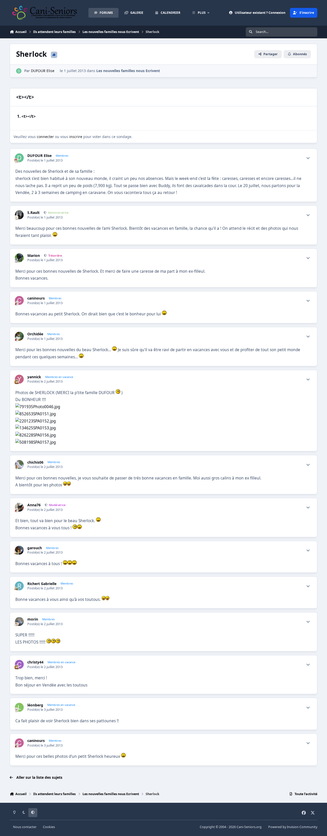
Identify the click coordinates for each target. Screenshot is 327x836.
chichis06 (35, 462)
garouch (34, 548)
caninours (36, 298)
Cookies (49, 827)
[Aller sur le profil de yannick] (19, 379)
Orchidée (35, 334)
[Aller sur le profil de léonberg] (19, 707)
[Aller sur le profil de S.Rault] (19, 214)
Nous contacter (25, 827)
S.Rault (33, 212)
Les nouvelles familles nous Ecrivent (128, 70)
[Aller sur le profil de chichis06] (19, 464)
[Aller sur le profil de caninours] (19, 300)
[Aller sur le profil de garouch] (19, 550)
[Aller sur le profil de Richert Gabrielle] (19, 585)
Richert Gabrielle (41, 583)
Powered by (292, 827)
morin (32, 619)
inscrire (75, 136)
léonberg (35, 705)
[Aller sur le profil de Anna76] (19, 507)
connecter (45, 136)
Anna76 (34, 505)
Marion (33, 255)
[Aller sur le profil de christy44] (19, 664)
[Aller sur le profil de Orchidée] (19, 336)
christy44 (35, 662)
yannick (34, 377)
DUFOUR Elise (42, 70)
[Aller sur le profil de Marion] (19, 257)
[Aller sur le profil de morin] (19, 621)
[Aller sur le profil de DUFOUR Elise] (18, 71)
